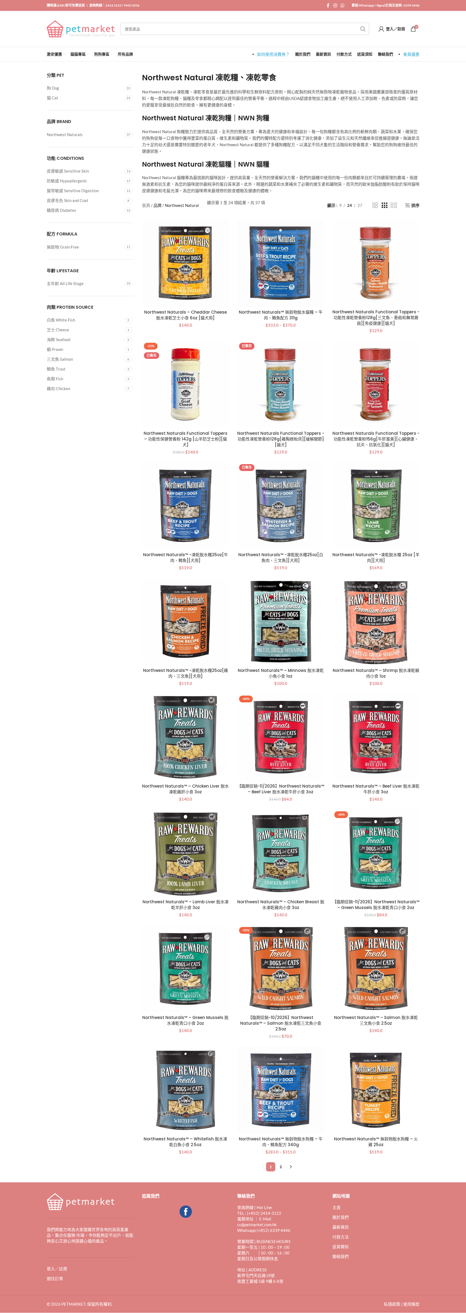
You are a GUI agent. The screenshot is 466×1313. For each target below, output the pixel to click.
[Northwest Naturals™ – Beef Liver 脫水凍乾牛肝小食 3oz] (375, 737)
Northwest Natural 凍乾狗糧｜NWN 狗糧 (205, 118)
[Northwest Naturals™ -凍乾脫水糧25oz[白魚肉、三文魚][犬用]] (280, 505)
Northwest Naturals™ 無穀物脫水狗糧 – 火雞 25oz (376, 1141)
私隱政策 (392, 1304)
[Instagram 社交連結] (335, 5)
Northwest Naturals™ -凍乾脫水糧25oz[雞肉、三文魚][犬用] (185, 673)
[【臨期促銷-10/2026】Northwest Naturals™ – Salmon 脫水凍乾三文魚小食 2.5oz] (280, 968)
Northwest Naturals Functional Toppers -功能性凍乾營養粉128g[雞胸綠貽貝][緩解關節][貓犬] (280, 439)
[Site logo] (81, 28)
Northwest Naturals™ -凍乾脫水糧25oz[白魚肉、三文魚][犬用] (280, 557)
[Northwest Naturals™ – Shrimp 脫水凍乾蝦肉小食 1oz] (375, 621)
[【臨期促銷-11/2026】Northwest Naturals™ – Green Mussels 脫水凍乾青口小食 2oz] (375, 852)
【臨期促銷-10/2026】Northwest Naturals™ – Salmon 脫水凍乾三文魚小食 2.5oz (280, 1023)
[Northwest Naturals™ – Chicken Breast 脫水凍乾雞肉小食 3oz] (280, 852)
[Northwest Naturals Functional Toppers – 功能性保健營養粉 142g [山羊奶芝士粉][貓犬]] (185, 384)
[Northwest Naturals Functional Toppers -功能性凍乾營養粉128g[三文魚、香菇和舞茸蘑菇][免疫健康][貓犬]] (375, 263)
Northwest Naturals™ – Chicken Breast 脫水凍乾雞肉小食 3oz (280, 904)
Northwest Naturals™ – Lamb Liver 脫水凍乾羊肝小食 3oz (186, 904)
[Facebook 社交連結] (328, 5)
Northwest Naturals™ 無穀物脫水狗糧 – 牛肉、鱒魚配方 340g (281, 1141)
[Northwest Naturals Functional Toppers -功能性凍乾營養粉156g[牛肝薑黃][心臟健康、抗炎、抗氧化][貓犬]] (375, 384)
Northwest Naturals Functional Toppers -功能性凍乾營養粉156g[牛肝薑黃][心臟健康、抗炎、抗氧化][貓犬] (375, 439)
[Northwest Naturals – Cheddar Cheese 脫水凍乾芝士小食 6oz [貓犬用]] (185, 263)
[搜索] (363, 29)
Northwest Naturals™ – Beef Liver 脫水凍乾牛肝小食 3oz (375, 789)
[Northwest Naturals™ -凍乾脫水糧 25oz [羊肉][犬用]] (375, 505)
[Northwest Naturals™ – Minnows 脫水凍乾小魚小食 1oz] (280, 621)
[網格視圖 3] (384, 205)
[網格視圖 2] (375, 205)
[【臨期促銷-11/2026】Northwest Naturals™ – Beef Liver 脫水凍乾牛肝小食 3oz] (280, 737)
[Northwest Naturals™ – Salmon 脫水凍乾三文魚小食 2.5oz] (375, 968)
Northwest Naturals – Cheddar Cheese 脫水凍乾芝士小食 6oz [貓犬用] (185, 315)
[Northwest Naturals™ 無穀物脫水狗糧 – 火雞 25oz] (375, 1090)
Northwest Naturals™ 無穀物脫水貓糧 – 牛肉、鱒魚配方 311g (281, 315)
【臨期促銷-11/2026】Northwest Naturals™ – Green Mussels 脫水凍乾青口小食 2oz (375, 904)
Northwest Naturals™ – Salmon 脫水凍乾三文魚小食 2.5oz (376, 1020)
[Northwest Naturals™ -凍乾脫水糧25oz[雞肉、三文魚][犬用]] (185, 621)
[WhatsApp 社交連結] (342, 5)
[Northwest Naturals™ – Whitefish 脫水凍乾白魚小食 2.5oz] (185, 1090)
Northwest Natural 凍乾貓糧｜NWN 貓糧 (205, 164)
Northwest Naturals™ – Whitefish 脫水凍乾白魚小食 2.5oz (185, 1141)
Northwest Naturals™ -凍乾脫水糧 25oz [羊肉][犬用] (375, 557)
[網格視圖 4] (394, 205)
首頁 (146, 205)
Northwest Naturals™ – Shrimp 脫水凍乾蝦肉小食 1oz (376, 673)
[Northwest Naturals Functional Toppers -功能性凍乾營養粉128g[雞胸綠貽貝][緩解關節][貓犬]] (280, 384)
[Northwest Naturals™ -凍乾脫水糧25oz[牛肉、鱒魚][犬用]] (185, 505)
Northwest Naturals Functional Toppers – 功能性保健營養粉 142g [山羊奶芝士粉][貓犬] (185, 439)
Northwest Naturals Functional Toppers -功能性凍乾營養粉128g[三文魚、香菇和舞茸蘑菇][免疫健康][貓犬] (375, 317)
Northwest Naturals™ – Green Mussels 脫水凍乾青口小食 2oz (185, 1020)
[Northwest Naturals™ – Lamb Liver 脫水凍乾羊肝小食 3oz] (185, 852)
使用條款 (411, 1304)
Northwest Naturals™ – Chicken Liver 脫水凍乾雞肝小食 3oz (185, 789)
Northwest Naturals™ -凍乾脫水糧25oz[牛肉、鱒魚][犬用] (185, 557)
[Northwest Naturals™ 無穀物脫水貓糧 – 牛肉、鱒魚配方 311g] (280, 263)
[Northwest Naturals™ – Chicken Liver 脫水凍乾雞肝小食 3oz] (185, 737)
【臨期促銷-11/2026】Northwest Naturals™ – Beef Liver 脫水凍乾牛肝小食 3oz (280, 789)
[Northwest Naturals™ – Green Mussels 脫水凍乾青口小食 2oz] (185, 968)
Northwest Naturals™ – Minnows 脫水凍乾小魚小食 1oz (281, 673)
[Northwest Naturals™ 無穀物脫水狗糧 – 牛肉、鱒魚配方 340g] (280, 1090)
